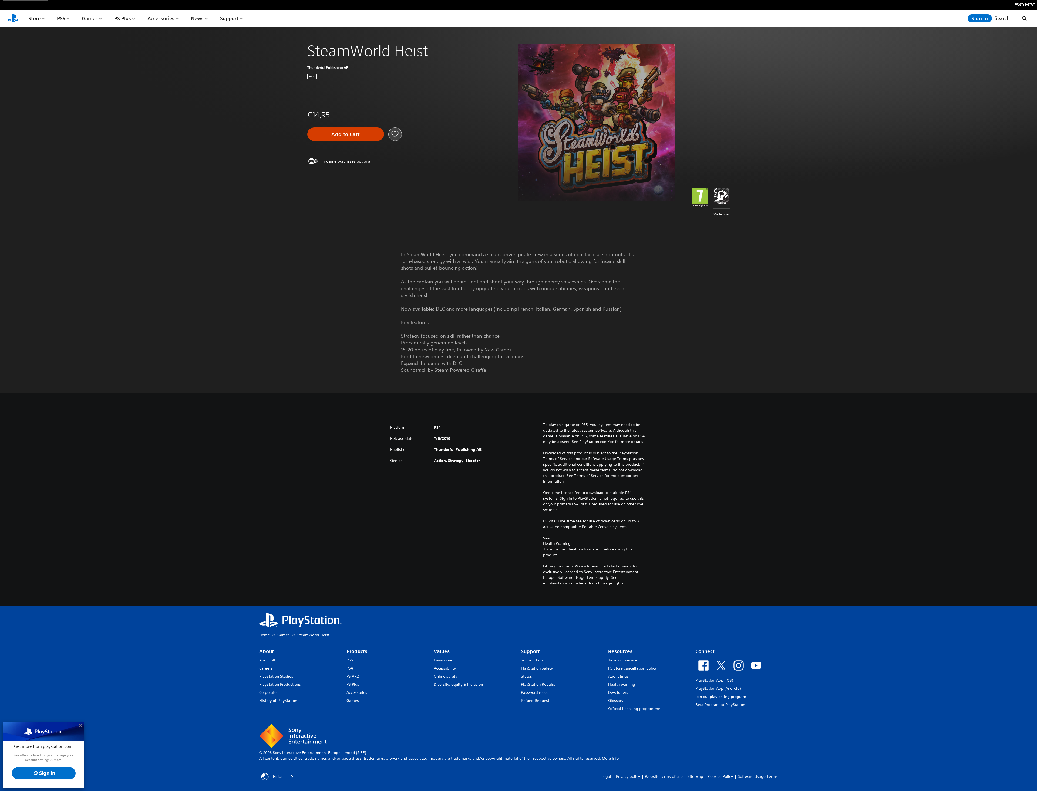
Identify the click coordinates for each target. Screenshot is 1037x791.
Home (264, 635)
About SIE (267, 660)
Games (90, 18)
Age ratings (618, 676)
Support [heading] (530, 651)
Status (526, 676)
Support (229, 18)
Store (34, 18)
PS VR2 (352, 676)
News (197, 18)
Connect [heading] (705, 651)
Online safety (445, 676)
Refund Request (535, 700)
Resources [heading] (620, 651)
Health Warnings (558, 543)
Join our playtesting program (720, 696)
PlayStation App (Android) (718, 688)
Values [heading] (442, 651)
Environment (445, 660)
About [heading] (266, 651)
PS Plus (122, 18)
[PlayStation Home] (13, 18)
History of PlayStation (278, 700)
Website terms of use (664, 776)
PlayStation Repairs (538, 684)
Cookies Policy (720, 776)
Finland (279, 776)
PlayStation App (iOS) (714, 680)
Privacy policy (628, 776)
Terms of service (622, 660)
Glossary (615, 700)
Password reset (534, 692)
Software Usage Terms (758, 776)
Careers (265, 668)
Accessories (160, 18)
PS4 (349, 668)
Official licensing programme (634, 708)
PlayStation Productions (280, 684)
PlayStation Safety (537, 668)
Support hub (532, 660)
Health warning (621, 684)
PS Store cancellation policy (632, 668)
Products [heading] (356, 651)
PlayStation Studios (276, 676)
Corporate (268, 692)
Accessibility (445, 668)
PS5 (61, 18)
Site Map (695, 776)
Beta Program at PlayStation (720, 704)
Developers (618, 692)
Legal (606, 776)
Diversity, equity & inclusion (458, 684)
